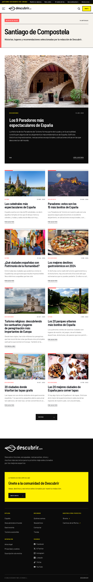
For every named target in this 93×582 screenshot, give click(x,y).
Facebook (40, 544)
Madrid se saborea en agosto (36, 1)
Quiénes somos (39, 518)
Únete (87, 8)
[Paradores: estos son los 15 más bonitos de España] (68, 196)
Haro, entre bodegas (49, 1)
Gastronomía (9, 527)
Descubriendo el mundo (13, 523)
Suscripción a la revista (13, 553)
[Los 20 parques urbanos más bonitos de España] (68, 318)
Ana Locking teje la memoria (74, 1)
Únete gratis (16, 495)
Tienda (36, 532)
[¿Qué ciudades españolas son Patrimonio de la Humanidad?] (25, 255)
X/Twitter (40, 549)
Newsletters (38, 523)
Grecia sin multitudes (86, 1)
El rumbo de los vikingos (60, 1)
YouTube (39, 567)
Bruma (65, 518)
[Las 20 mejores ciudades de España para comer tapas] (68, 379)
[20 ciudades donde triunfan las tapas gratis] (25, 379)
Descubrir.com (84, 578)
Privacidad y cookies (12, 549)
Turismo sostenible (12, 532)
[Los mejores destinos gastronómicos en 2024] (68, 255)
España (7, 518)
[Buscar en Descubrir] (79, 8)
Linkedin (39, 558)
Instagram (40, 553)
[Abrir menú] (4, 8)
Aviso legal (8, 544)
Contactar (37, 527)
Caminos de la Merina (70, 523)
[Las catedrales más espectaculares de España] (25, 196)
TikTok (38, 562)
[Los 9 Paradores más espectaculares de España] (46, 109)
